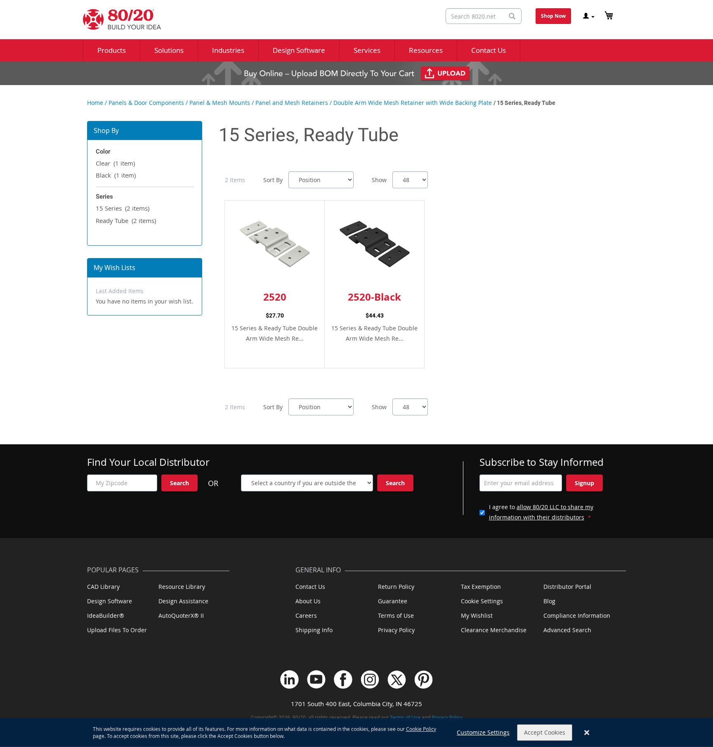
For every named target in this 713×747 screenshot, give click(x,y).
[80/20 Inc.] (118, 19)
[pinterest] (423, 679)
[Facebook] (343, 679)
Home (95, 103)
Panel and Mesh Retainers (291, 103)
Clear (115, 163)
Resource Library (181, 586)
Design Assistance (183, 601)
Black (116, 175)
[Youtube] (316, 679)
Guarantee (392, 601)
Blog (549, 601)
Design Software (109, 601)
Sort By (273, 180)
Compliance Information (576, 615)
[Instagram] (370, 679)
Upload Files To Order (117, 630)
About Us (308, 601)
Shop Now (553, 15)
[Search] (512, 16)
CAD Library (103, 586)
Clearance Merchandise (493, 630)
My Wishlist (477, 615)
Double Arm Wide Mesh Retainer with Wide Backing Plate (412, 103)
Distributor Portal (567, 586)
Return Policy (396, 586)
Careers (306, 615)
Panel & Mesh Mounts (219, 103)
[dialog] (356, 732)
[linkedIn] (289, 679)
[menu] (356, 50)
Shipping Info (314, 630)
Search (179, 483)
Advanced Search (567, 630)
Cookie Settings (482, 601)
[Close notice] (586, 733)
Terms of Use (396, 615)
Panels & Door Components (146, 103)
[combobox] (484, 16)
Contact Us (310, 586)
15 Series (122, 208)
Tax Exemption (481, 586)
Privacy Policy (396, 630)
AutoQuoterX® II (181, 615)
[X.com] (396, 679)
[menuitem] (111, 50)
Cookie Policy (421, 729)
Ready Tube (126, 220)
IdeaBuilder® (105, 615)
